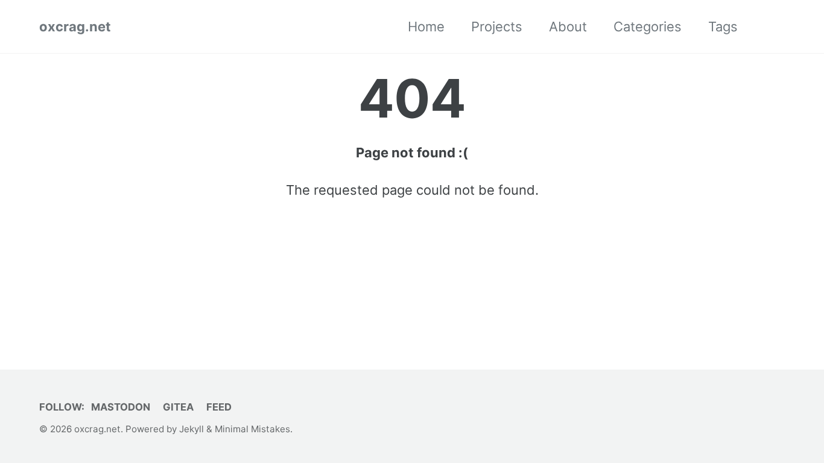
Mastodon (120, 407)
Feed (219, 407)
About (568, 26)
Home (426, 26)
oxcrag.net (75, 26)
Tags (723, 26)
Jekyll (191, 429)
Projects (496, 26)
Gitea (178, 407)
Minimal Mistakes (252, 429)
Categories (647, 26)
